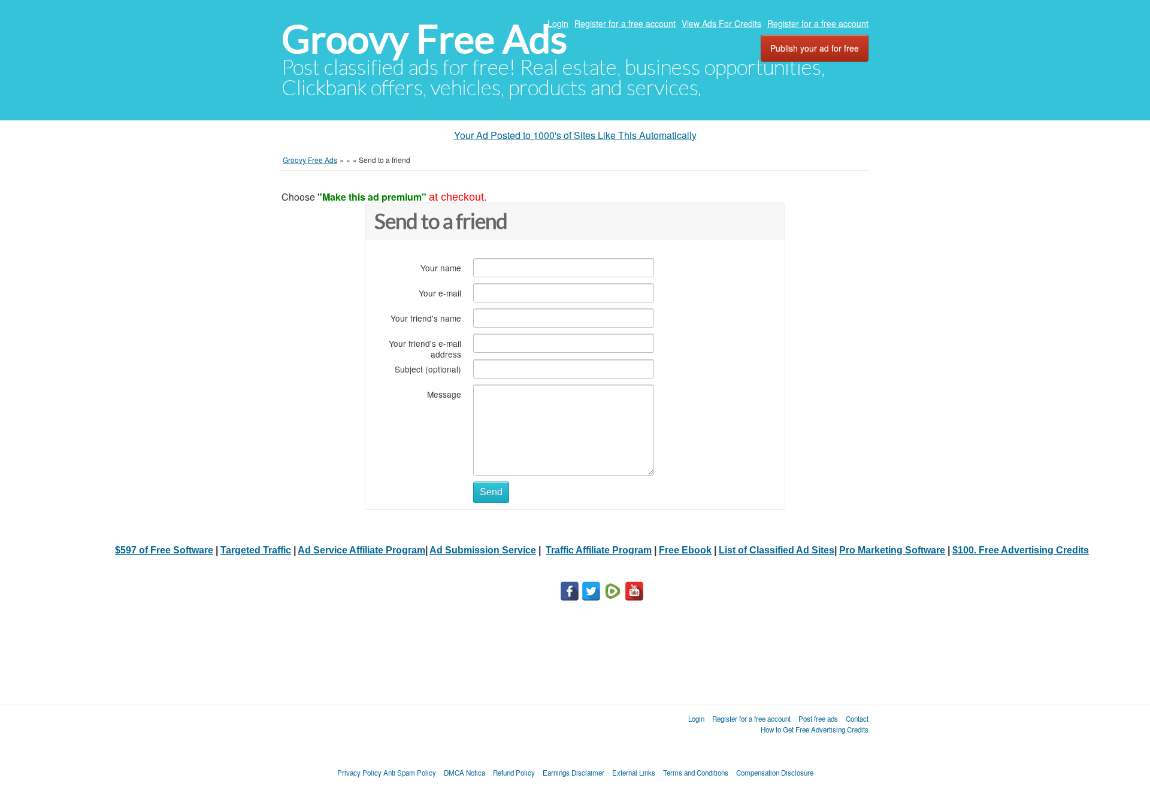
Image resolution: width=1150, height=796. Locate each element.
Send (491, 492)
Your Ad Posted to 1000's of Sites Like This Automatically (575, 135)
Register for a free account (625, 23)
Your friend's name (426, 317)
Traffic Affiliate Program (599, 550)
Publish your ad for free (814, 48)
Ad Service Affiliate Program (361, 550)
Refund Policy (514, 772)
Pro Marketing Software (892, 550)
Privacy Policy (359, 772)
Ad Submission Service (482, 550)
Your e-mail (440, 292)
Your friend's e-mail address (425, 348)
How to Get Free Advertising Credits (814, 729)
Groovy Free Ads (424, 39)
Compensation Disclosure (774, 772)
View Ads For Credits (721, 23)
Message (444, 393)
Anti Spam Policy (409, 772)
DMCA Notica (464, 772)
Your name (440, 267)
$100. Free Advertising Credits (1020, 550)
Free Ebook (685, 550)
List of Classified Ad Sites (776, 550)
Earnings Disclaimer (573, 772)
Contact (857, 719)
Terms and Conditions (695, 772)
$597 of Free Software (164, 550)
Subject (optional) (428, 368)
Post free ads (818, 719)
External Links (633, 772)
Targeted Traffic (255, 550)
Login (557, 23)
